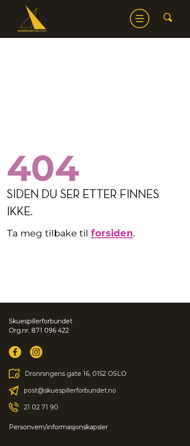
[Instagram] (36, 352)
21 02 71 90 (41, 407)
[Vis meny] (139, 18)
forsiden (112, 233)
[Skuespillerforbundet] (32, 18)
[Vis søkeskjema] (167, 18)
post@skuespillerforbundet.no (70, 390)
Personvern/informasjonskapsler (58, 427)
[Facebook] (15, 352)
